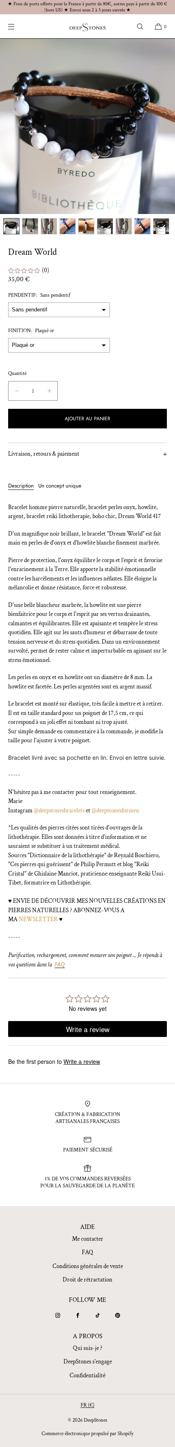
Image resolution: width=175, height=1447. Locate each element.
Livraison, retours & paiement (43, 454)
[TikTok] (98, 1315)
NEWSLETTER (38, 919)
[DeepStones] (87, 26)
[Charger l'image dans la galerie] (11, 226)
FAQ (87, 1252)
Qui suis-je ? (87, 1348)
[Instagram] (58, 1315)
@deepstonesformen (115, 810)
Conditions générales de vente (87, 1266)
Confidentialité (87, 1375)
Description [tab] (21, 486)
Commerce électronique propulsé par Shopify (87, 1433)
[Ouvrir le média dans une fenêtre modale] (87, 126)
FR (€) (87, 1405)
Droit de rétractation (87, 1280)
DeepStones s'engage (87, 1361)
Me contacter (87, 1239)
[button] (140, 26)
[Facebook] (78, 1315)
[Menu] (18, 26)
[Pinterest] (118, 1315)
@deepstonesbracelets (59, 810)
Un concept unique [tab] (59, 486)
